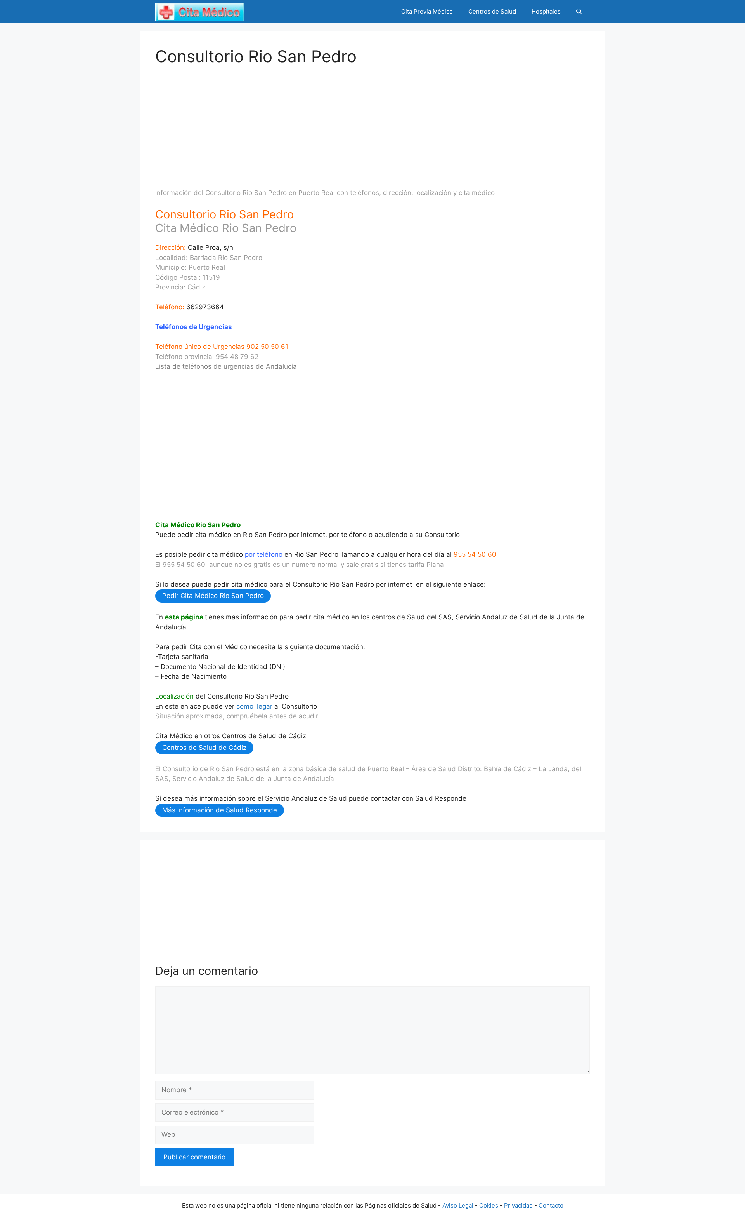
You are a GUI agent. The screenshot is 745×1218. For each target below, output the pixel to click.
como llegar (254, 706)
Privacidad (518, 1205)
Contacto (551, 1205)
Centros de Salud (492, 11)
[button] (579, 11)
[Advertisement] (372, 120)
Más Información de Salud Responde (219, 810)
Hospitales (546, 11)
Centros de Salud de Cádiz (204, 747)
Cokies (488, 1205)
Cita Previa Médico (427, 11)
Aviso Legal (457, 1205)
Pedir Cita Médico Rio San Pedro (213, 595)
